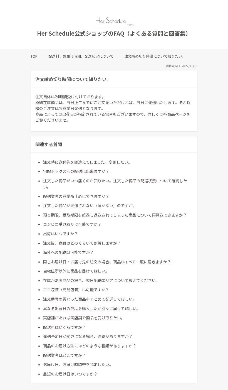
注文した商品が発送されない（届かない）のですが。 (90, 205)
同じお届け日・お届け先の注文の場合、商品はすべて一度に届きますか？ (107, 261)
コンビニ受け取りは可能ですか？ (72, 224)
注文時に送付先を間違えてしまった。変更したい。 (87, 162)
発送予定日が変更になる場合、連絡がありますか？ (88, 336)
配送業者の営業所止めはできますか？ (76, 196)
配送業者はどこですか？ (64, 355)
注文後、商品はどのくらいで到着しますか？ (82, 243)
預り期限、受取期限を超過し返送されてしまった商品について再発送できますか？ (115, 215)
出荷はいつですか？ (60, 233)
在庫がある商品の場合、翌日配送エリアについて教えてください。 (101, 280)
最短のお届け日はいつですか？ (70, 374)
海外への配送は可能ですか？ (68, 252)
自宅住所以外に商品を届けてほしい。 (76, 271)
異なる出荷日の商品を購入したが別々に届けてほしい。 (91, 308)
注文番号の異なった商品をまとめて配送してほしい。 (90, 299)
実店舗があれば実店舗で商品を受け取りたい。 (84, 317)
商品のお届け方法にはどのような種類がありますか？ (90, 346)
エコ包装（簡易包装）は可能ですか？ (76, 289)
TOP (34, 56)
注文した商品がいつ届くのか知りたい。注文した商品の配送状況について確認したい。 (115, 184)
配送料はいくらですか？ (64, 327)
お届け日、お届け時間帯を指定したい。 (78, 364)
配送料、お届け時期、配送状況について (80, 56)
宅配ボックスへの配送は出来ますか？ (76, 171)
